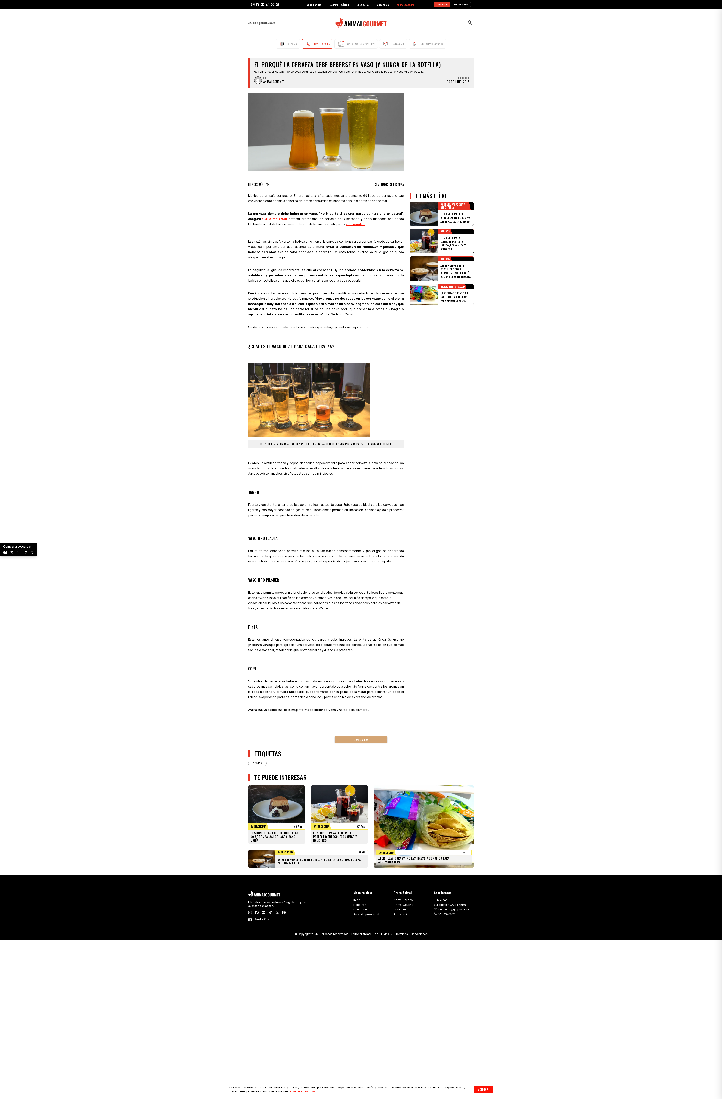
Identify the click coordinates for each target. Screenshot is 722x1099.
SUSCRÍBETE (442, 4)
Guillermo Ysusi (274, 219)
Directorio (360, 909)
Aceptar (483, 1089)
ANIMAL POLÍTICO (339, 5)
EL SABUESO (363, 5)
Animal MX (400, 914)
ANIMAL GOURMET (406, 5)
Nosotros (359, 904)
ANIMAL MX (383, 5)
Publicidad (440, 900)
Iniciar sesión (461, 4)
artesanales (355, 224)
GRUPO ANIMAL (314, 5)
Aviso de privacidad (366, 914)
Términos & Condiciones (411, 934)
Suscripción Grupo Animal (450, 904)
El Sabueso (401, 909)
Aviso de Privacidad (302, 1091)
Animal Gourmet (404, 904)
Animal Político (403, 900)
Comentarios (361, 739)
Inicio (356, 900)
